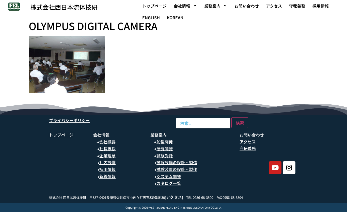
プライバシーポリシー (69, 120)
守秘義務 (297, 6)
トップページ (154, 6)
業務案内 (212, 6)
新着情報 (107, 176)
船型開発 (164, 142)
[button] (185, 6)
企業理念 (107, 155)
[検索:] (203, 123)
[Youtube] (275, 167)
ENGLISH (151, 17)
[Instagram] (289, 167)
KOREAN (175, 17)
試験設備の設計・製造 (176, 162)
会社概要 (107, 142)
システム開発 (168, 176)
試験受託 (164, 155)
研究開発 (164, 148)
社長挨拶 (107, 148)
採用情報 (320, 6)
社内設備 (107, 162)
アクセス (274, 6)
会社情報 (182, 6)
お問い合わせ (246, 6)
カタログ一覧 (168, 183)
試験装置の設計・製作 (176, 169)
